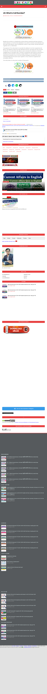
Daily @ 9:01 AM (37, 149)
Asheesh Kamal (27, 647)
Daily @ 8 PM (24, 149)
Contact (21, 646)
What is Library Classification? (13, 561)
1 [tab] (4, 190)
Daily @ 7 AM (5, 149)
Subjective (8, 10)
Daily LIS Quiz (5, 151)
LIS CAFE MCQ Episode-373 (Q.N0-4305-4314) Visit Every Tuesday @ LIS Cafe (22, 536)
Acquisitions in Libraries (11, 556)
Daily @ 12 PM (21, 147)
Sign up (25, 277)
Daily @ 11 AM (15, 147)
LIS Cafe (13, 646)
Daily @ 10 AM (8, 147)
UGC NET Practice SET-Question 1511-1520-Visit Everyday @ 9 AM (20, 611)
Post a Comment (7, 121)
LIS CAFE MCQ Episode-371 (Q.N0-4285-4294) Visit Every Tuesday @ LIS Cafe (22, 547)
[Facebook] (9, 86)
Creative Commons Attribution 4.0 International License (27, 422)
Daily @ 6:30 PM (35, 147)
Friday (30, 238)
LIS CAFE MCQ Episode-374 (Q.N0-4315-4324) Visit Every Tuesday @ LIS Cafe (22, 531)
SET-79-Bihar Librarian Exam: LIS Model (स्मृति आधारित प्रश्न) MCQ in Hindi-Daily (23, 110)
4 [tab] (19, 190)
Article (8, 89)
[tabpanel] (23, 181)
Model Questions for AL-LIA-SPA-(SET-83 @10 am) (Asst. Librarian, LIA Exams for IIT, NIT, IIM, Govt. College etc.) (25, 499)
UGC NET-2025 (12, 151)
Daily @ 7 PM (11, 149)
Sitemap (30, 646)
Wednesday (19, 238)
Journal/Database (6, 277)
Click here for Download (8, 141)
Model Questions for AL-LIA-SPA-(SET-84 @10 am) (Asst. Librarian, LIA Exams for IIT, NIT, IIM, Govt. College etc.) (25, 493)
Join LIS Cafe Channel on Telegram (25, 408)
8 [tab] (38, 190)
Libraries (25, 276)
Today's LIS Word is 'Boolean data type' (15, 567)
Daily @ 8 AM (17, 149)
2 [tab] (9, 190)
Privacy (25, 646)
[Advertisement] (23, 220)
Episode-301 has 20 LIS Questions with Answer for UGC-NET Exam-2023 (21, 599)
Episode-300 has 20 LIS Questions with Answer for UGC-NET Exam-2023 (21, 605)
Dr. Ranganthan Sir (5, 274)
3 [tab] (14, 190)
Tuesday (13, 238)
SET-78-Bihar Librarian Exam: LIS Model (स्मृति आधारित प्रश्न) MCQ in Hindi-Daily (37, 110)
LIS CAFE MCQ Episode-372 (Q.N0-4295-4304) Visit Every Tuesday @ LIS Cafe (22, 542)
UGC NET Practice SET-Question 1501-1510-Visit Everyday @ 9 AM (20, 616)
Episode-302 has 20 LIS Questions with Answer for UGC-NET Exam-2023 (21, 594)
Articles (12, 89)
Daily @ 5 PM (28, 147)
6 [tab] (28, 190)
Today (4, 238)
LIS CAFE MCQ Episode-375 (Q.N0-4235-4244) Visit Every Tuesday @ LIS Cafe (22, 525)
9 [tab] (42, 190)
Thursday (25, 238)
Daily (4, 147)
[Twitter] (13, 86)
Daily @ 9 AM (30, 149)
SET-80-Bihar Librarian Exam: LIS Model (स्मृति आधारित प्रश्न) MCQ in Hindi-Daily (9, 110)
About (17, 646)
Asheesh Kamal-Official (8, 15)
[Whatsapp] (16, 86)
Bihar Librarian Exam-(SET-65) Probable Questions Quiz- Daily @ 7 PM (22, 284)
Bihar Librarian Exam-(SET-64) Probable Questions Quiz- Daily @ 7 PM (22, 290)
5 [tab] (23, 190)
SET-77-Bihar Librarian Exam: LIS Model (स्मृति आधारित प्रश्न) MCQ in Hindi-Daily (22, 473)
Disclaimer (34, 646)
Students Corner (27, 274)
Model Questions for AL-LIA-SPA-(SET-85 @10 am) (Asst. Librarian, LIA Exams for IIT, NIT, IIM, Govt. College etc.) (25, 488)
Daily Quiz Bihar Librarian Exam (8, 241)
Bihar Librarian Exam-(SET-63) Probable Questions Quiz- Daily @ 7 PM (22, 295)
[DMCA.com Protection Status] (6, 421)
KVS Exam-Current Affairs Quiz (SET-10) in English (21, 184)
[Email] (20, 86)
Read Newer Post (7, 81)
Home (4, 10)
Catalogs (4, 276)
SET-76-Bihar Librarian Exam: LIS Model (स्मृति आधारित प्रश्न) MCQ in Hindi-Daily (22, 479)
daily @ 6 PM (18, 151)
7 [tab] (33, 190)
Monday (8, 238)
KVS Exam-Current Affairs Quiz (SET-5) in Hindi (16, 129)
